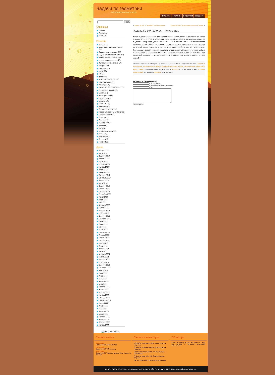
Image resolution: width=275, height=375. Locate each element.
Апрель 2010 (104, 281)
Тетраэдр (102, 117)
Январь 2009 (104, 320)
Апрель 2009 (104, 311)
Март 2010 (103, 284)
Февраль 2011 (104, 254)
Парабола (103, 98)
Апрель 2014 (104, 181)
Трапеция (103, 120)
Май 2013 (103, 202)
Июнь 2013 (103, 200)
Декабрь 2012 (104, 211)
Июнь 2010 (103, 276)
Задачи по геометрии (119, 8)
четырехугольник (106, 131)
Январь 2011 (104, 257)
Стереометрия (105, 115)
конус (101, 71)
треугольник (104, 123)
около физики (189, 66)
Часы (101, 128)
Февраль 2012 (104, 232)
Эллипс (102, 139)
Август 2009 (103, 303)
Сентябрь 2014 (105, 178)
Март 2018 (103, 153)
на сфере (102, 85)
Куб (100, 74)
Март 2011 (103, 251)
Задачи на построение (108, 57)
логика (101, 77)
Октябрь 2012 (104, 216)
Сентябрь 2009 (105, 300)
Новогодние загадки (107, 90)
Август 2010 (103, 270)
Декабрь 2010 (104, 260)
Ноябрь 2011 (104, 238)
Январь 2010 (104, 290)
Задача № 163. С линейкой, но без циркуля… (150, 25)
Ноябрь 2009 (104, 295)
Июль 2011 (103, 246)
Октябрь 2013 (104, 192)
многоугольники (105, 82)
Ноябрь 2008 (104, 325)
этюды (141, 69)
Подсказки (188, 16)
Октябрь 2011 (104, 241)
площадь (102, 107)
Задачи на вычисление (108, 52)
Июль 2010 (103, 273)
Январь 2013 (104, 208)
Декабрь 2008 (104, 322)
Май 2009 (103, 309)
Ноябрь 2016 (104, 167)
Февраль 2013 (104, 205)
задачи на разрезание (108, 60)
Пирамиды (103, 104)
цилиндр (102, 126)
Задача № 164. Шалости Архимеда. (156, 30)
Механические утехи (169, 66)
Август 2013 (103, 197)
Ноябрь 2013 (104, 189)
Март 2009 (103, 314)
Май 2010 (103, 279)
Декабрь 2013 (104, 186)
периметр (103, 101)
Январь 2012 (104, 235)
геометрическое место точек (110, 47)
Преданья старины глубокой (110, 112)
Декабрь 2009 (104, 292)
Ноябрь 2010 (104, 262)
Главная (165, 16)
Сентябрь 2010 (105, 268)
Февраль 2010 (104, 287)
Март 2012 (103, 230)
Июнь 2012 (103, 224)
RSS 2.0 (175, 69)
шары (101, 134)
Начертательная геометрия (110, 87)
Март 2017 (103, 162)
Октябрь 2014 (104, 175)
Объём (180, 66)
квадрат (102, 66)
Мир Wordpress (190, 369)
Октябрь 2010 (104, 265)
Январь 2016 (104, 172)
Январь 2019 (104, 151)
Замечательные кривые (152, 66)
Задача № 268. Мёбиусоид (106, 349)
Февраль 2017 (104, 164)
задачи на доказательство (109, 55)
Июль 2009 (103, 306)
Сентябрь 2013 (105, 194)
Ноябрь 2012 (104, 213)
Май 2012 (103, 227)
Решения (199, 16)
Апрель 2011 (104, 249)
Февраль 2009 (104, 317)
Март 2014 (103, 183)
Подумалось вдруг (106, 109)
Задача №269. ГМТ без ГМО (106, 345)
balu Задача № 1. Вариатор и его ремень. (150, 360)
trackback (157, 72)
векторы (102, 45)
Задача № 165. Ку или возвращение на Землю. (187, 25)
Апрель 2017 (104, 159)
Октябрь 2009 (104, 298)
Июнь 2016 (103, 170)
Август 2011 (103, 243)
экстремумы (103, 136)
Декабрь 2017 (104, 156)
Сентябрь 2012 (105, 219)
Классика (102, 68)
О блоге (176, 16)
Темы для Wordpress (162, 369)
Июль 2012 (103, 221)
